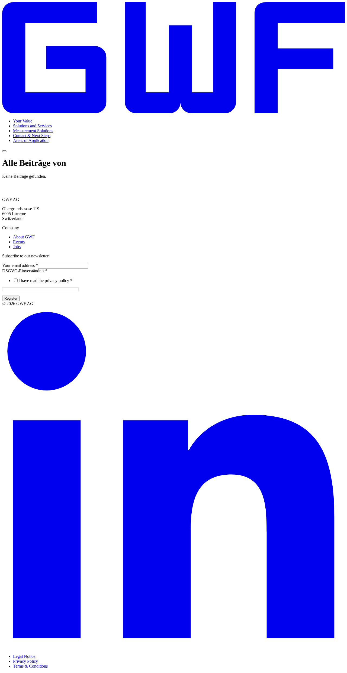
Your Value (22, 121)
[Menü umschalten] (4, 151)
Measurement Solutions (33, 130)
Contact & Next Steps (31, 135)
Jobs (17, 246)
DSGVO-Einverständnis (24, 270)
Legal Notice (24, 656)
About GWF (24, 237)
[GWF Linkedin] (173, 647)
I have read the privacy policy (45, 280)
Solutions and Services (32, 126)
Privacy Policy (25, 661)
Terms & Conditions (30, 666)
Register (10, 298)
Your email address (20, 265)
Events (19, 242)
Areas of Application (31, 140)
